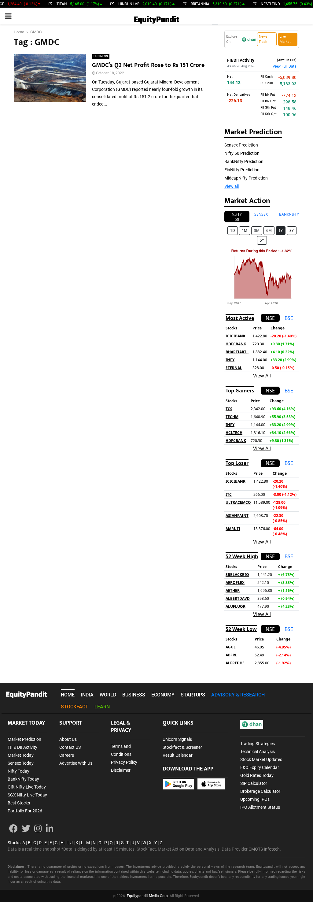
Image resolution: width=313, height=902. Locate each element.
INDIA (87, 695)
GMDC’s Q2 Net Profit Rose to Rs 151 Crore (148, 65)
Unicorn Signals (177, 739)
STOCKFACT (74, 707)
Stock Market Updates (261, 759)
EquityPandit (156, 20)
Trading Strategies (257, 743)
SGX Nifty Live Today (27, 794)
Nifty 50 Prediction (242, 153)
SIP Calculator (253, 783)
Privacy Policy (124, 762)
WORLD (108, 695)
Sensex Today (21, 763)
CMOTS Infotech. (265, 849)
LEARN (102, 707)
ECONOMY (163, 695)
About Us (68, 739)
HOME (68, 695)
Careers (66, 755)
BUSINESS (101, 56)
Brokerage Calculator (260, 791)
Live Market (285, 39)
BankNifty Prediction (243, 161)
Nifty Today (18, 771)
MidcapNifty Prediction (246, 178)
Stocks (14, 842)
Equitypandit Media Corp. (148, 896)
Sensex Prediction (241, 145)
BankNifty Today (23, 779)
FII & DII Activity (22, 747)
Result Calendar (178, 755)
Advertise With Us (75, 763)
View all (231, 186)
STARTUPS (193, 695)
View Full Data (284, 66)
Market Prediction (24, 739)
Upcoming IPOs (255, 799)
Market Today (21, 755)
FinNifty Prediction (242, 169)
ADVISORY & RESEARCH (238, 695)
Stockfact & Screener (182, 747)
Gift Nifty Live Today (27, 787)
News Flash (263, 39)
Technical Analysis (257, 751)
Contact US (70, 747)
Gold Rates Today (257, 775)
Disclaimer (121, 770)
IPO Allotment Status (260, 807)
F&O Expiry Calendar (259, 767)
